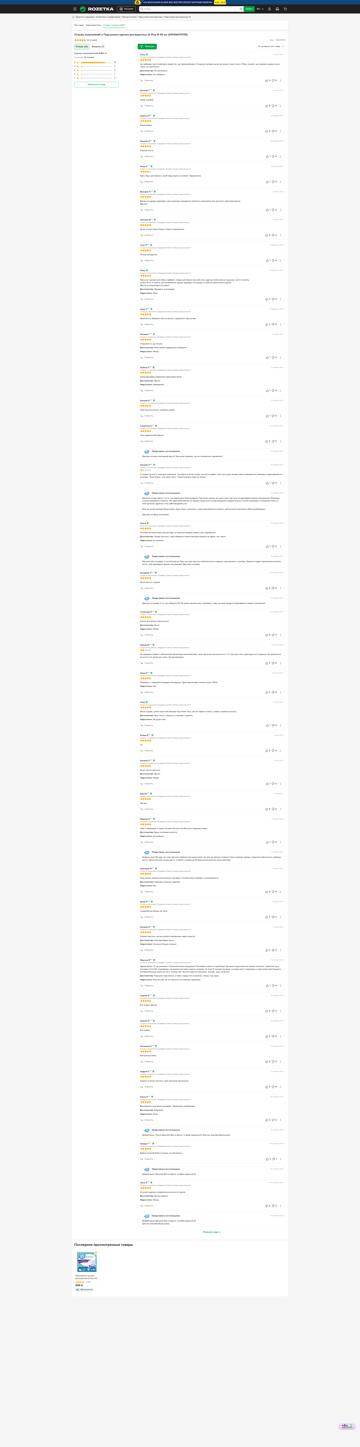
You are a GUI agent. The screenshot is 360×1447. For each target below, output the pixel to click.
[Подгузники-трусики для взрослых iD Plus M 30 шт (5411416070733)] (86, 1262)
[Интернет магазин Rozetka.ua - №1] (97, 9)
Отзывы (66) (82, 47)
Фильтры (150, 46)
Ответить (149, 80)
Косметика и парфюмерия (108, 17)
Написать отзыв (96, 84)
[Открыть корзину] (285, 9)
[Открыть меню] (75, 9)
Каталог (128, 9)
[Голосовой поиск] (241, 9)
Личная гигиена (129, 17)
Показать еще (212, 1232)
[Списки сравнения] (277, 9)
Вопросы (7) (98, 47)
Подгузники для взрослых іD (177, 17)
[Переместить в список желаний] (96, 1252)
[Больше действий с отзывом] (280, 80)
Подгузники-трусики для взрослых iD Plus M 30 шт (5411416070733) (86, 1277)
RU (258, 9)
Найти (249, 9)
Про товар (79, 25)
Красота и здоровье (85, 17)
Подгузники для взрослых (150, 17)
